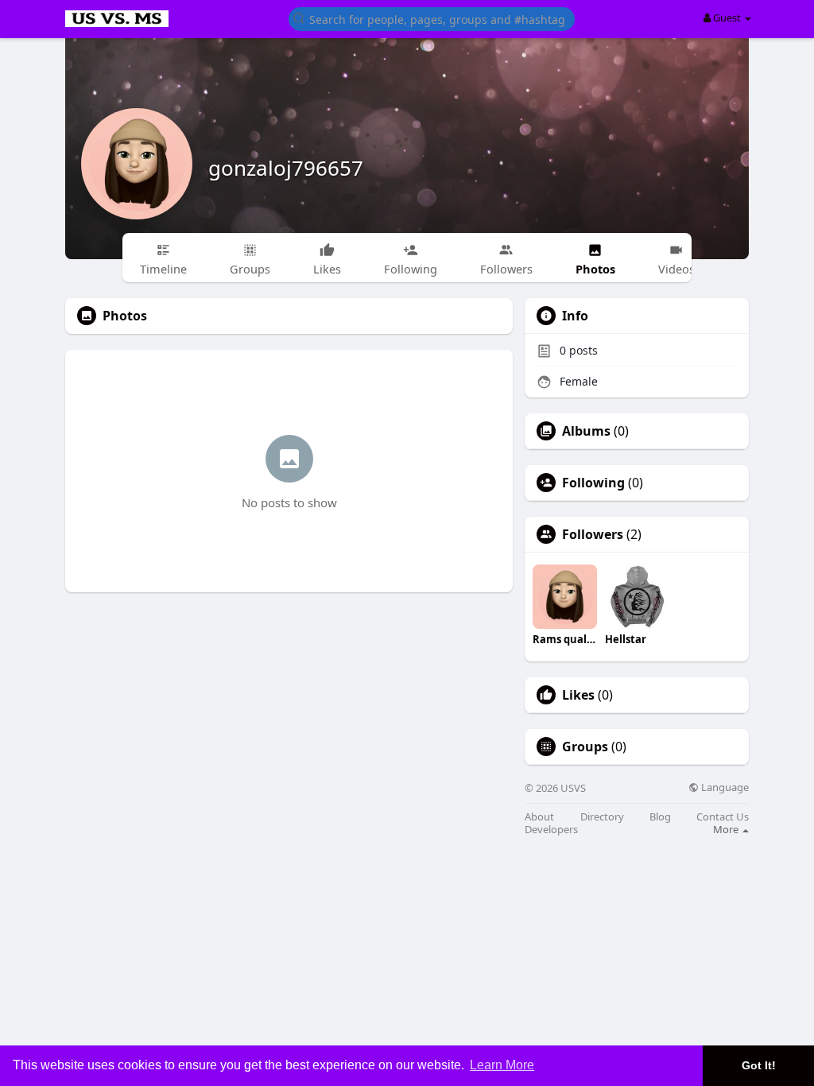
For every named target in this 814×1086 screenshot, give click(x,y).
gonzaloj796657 (285, 167)
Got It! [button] (759, 1065)
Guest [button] (727, 17)
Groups (585, 746)
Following (593, 482)
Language (724, 787)
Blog (660, 817)
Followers (592, 534)
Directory (602, 817)
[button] (431, 18)
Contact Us (722, 817)
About (539, 817)
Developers (551, 829)
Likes (578, 694)
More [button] (727, 829)
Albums (586, 431)
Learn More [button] (502, 1065)
